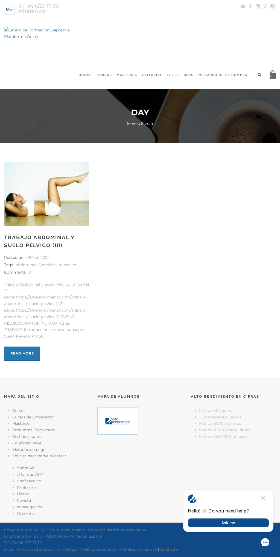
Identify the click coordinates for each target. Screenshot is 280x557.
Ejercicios (47, 264)
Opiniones (26, 513)
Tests (173, 75)
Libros (23, 493)
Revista (24, 500)
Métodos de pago (29, 449)
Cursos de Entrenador (33, 417)
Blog (189, 75)
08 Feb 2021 (37, 257)
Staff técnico (29, 481)
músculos (68, 264)
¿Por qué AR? (30, 474)
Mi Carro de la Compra (223, 75)
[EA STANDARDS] (140, 458)
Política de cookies (98, 549)
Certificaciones (26, 436)
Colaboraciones (27, 443)
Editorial (152, 75)
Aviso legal (67, 549)
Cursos (104, 75)
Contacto (169, 549)
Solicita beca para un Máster (39, 455)
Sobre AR (26, 467)
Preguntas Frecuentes (33, 429)
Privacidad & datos (35, 549)
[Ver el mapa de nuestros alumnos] (117, 420)
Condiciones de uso (138, 549)
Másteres (127, 75)
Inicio (85, 75)
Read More (22, 353)
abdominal (26, 264)
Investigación (30, 507)
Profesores (27, 487)
